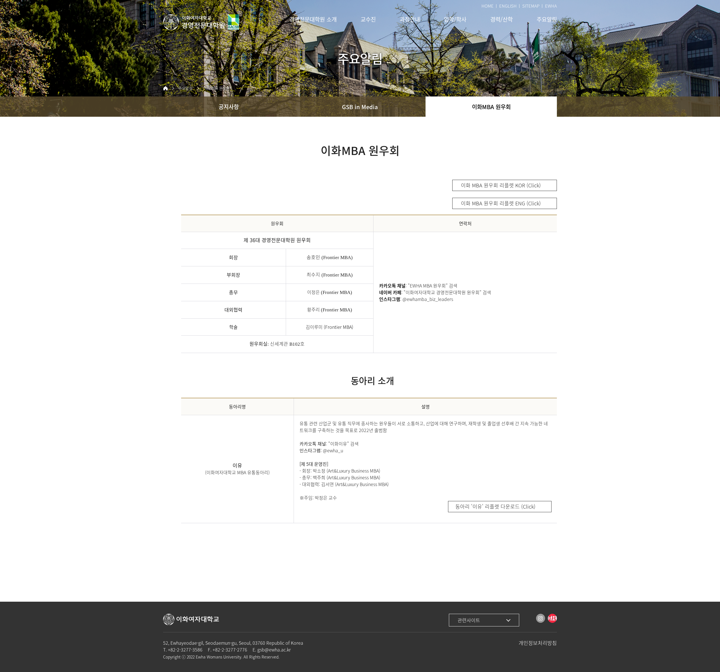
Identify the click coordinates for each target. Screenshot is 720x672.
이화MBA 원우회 (216, 88)
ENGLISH (508, 6)
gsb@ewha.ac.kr (274, 649)
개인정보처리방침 (538, 643)
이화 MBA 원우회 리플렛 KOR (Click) (500, 185)
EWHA (551, 6)
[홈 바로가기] (165, 88)
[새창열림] (540, 618)
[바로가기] (201, 22)
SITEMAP (530, 6)
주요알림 (185, 88)
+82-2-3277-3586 (185, 649)
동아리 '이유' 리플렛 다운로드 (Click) (495, 506)
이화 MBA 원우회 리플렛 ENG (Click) (500, 203)
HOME (488, 6)
